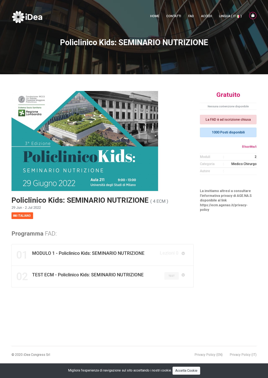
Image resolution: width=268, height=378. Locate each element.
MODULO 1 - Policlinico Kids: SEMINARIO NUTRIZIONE (97, 255)
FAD (191, 16)
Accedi (206, 16)
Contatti (173, 16)
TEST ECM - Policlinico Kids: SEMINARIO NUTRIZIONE (80, 276)
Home (154, 16)
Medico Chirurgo (243, 164)
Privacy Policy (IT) (243, 355)
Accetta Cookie (186, 371)
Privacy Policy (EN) (209, 355)
